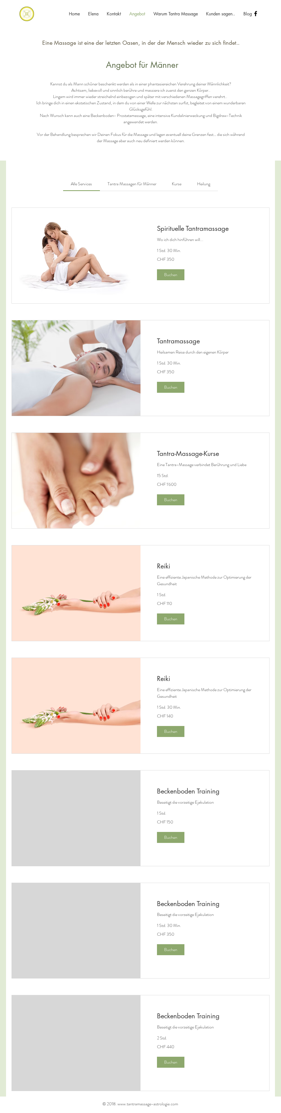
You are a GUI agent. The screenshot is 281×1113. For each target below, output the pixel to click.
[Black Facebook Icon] (255, 13)
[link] (81, 184)
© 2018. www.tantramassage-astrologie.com (140, 1104)
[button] (170, 274)
